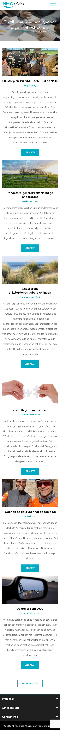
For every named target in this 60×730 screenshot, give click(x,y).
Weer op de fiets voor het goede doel (30, 512)
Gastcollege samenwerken (30, 410)
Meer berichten (30, 683)
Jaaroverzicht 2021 (30, 608)
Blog (26, 31)
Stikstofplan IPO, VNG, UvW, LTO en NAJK (30, 81)
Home (17, 31)
